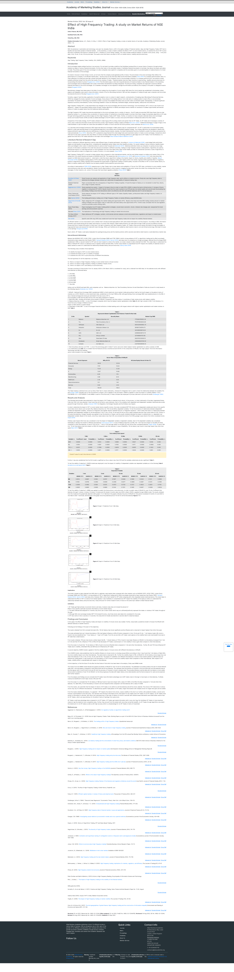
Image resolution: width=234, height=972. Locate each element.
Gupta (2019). (72, 417)
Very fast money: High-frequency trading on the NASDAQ (94, 768)
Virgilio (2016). (152, 424)
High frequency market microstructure (88, 870)
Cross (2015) (82, 133)
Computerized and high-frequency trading (107, 803)
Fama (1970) (140, 76)
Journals (76, 2)
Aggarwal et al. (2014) (74, 187)
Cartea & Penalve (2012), (103, 240)
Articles (103, 14)
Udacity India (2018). (125, 245)
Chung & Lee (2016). (82, 228)
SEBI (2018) (88, 166)
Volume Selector (112, 14)
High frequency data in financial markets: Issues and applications (106, 810)
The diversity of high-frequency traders (99, 829)
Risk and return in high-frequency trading (114, 727)
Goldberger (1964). (158, 394)
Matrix (82, 2)
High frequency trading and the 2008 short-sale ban (111, 761)
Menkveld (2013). (120, 146)
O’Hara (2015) (77, 211)
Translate (159, 15)
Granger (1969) (74, 392)
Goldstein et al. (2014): (86, 289)
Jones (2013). (118, 151)
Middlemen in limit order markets (99, 850)
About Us (105, 2)
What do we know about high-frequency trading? (92, 844)
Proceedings (89, 2)
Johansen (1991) (93, 404)
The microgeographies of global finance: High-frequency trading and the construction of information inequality (116, 905)
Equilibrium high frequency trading (101, 734)
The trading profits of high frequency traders (106, 721)
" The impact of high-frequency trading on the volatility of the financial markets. (100, 879)
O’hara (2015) (123, 170)
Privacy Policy (70, 958)
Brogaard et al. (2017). (92, 94)
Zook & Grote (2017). (107, 422)
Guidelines (97, 2)
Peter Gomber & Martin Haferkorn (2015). (121, 136)
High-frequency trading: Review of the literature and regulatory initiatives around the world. (111, 781)
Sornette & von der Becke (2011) (77, 465)
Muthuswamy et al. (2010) (125, 156)
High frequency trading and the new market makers (95, 857)
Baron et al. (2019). (148, 124)
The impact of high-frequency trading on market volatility (94, 899)
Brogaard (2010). (77, 87)
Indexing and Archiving (124, 14)
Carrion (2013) (75, 198)
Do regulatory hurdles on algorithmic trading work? (115, 710)
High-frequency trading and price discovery (109, 755)
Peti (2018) (71, 218)
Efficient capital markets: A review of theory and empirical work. (96, 794)
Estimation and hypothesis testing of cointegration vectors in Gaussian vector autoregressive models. (107, 836)
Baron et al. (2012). (134, 122)
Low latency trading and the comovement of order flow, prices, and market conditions (112, 740)
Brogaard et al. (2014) (93, 82)
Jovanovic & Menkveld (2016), (136, 142)
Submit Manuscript (94, 14)
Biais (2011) (74, 428)
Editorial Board (76, 14)
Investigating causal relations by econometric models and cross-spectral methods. (103, 816)
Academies (70, 2)
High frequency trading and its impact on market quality (94, 749)
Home (68, 14)
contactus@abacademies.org (156, 950)
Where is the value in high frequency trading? (98, 774)
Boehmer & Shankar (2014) (142, 156)
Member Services (115, 2)
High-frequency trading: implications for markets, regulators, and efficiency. (121, 863)
